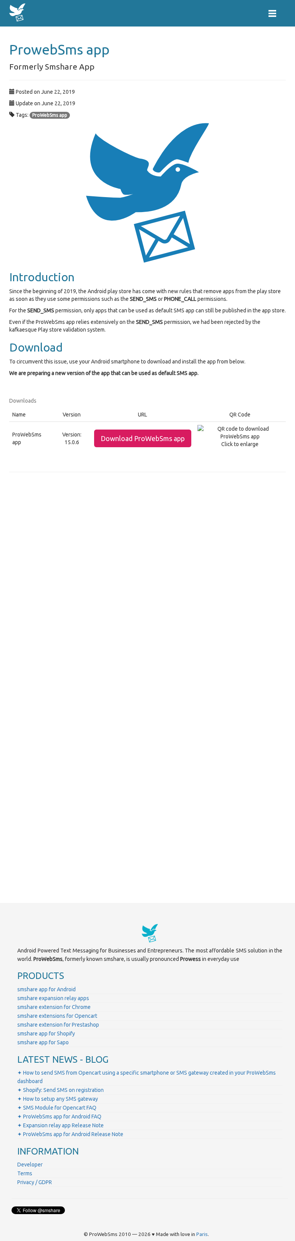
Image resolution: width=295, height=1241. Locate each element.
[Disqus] (147, 585)
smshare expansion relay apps (53, 998)
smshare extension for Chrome (54, 1007)
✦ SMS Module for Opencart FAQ (56, 1108)
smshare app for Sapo (43, 1042)
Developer (30, 1164)
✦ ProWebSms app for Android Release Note (70, 1134)
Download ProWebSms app (143, 438)
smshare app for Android (46, 989)
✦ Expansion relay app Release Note (60, 1125)
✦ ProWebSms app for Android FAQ (59, 1116)
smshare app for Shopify (46, 1033)
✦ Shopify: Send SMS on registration (60, 1090)
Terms (24, 1173)
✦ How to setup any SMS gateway (57, 1099)
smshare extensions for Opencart (57, 1016)
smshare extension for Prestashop (58, 1025)
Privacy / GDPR (34, 1182)
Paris (202, 1234)
